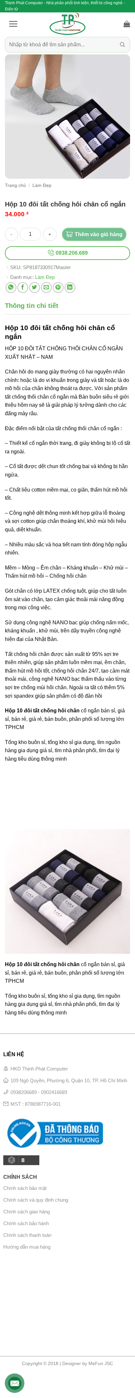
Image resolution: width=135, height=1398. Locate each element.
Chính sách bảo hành (26, 1223)
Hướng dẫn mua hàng (26, 1247)
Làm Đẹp (41, 185)
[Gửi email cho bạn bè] (46, 287)
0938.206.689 (71, 253)
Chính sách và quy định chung (35, 1200)
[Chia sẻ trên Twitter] (34, 287)
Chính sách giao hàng (26, 1211)
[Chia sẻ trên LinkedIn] (70, 287)
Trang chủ (15, 185)
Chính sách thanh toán (27, 1235)
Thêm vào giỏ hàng (99, 234)
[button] (13, 24)
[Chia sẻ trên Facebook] (22, 287)
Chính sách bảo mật (25, 1188)
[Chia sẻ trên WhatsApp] (11, 287)
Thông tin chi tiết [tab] (31, 305)
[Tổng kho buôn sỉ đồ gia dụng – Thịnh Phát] (67, 23)
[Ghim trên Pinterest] (58, 287)
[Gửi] (122, 44)
